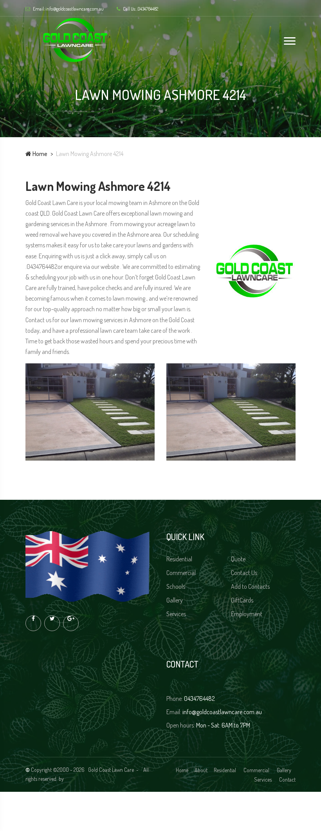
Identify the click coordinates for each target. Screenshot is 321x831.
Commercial (181, 573)
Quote (239, 559)
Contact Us (244, 573)
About (201, 770)
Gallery (175, 600)
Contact (287, 779)
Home (39, 154)
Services (176, 614)
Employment (247, 614)
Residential (179, 559)
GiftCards (242, 600)
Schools (176, 586)
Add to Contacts (251, 586)
